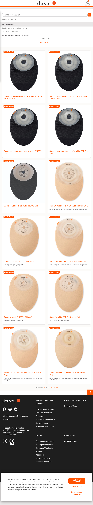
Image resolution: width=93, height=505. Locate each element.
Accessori (40, 455)
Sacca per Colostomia (10, 31)
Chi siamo (69, 435)
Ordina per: (46, 38)
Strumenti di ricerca (9, 19)
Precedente (39, 387)
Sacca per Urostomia (44, 448)
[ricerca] (89, 14)
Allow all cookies (77, 481)
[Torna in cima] (90, 392)
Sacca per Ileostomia (44, 445)
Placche (39, 451)
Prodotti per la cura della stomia (13, 28)
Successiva (54, 387)
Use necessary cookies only (77, 493)
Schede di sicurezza (44, 462)
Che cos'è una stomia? (45, 409)
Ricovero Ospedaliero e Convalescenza (45, 421)
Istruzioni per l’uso (43, 458)
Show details (76, 487)
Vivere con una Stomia (44, 402)
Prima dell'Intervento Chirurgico (44, 414)
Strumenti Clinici (70, 406)
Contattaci (70, 441)
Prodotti (41, 435)
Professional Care (75, 400)
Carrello (87, 3)
